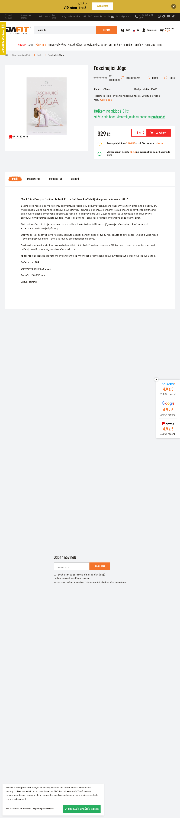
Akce (31, 45)
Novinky (22, 45)
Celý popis (106, 100)
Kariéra (107, 17)
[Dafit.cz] (18, 30)
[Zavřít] (173, 6)
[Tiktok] (173, 16)
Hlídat (155, 78)
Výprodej (41, 45)
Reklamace (44, 17)
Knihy (40, 55)
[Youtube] (168, 16)
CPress (106, 90)
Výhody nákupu (9, 16)
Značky (139, 45)
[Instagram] (159, 16)
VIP (84, 17)
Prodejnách (158, 117)
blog (159, 45)
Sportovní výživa (57, 45)
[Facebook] (163, 16)
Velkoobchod (74, 17)
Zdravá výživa (75, 45)
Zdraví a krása (91, 45)
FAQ (90, 17)
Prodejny (150, 45)
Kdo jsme (54, 16)
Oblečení (128, 45)
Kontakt (98, 17)
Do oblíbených (133, 78)
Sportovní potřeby (111, 45)
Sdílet (172, 78)
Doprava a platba (26, 16)
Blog (64, 17)
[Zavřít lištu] (156, 380)
